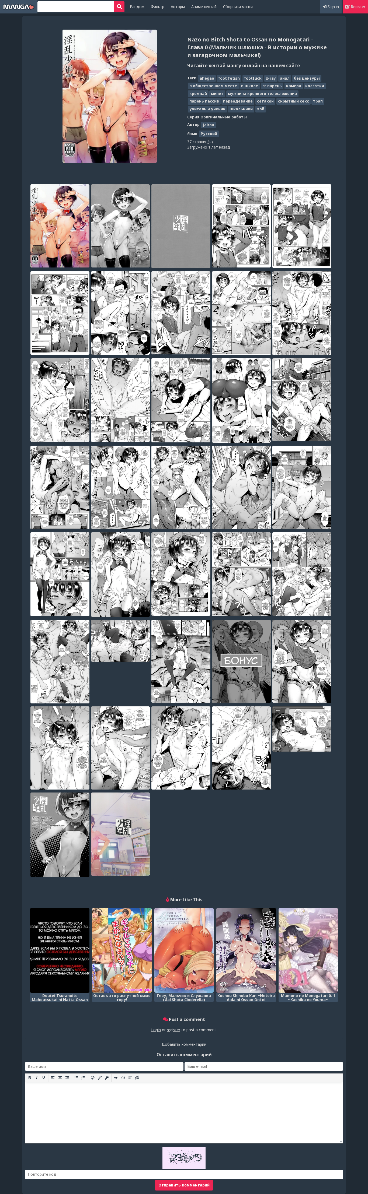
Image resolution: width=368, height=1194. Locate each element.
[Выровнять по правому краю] (67, 1077)
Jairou (208, 124)
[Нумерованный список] (83, 1077)
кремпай (198, 93)
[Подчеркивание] (43, 1077)
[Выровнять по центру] (60, 1077)
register (173, 1029)
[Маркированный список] (76, 1077)
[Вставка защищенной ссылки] (106, 1077)
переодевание (238, 101)
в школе (249, 85)
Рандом (137, 6)
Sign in (333, 6)
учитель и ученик (207, 108)
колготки (314, 85)
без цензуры (307, 78)
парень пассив (204, 101)
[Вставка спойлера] (130, 1077)
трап (318, 101)
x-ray (271, 78)
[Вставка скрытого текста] (137, 1077)
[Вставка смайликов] (92, 1077)
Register (357, 6)
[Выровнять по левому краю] (52, 1077)
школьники (241, 108)
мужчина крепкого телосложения (262, 93)
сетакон (265, 101)
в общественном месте (213, 85)
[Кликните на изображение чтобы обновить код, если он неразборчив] (184, 1167)
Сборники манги (238, 6)
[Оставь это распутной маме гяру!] (121, 950)
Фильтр (157, 6)
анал (285, 78)
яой (260, 108)
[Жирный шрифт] (29, 1077)
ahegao (207, 78)
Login (156, 1029)
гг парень (272, 85)
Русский (209, 133)
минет (217, 93)
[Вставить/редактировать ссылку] (99, 1077)
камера (293, 85)
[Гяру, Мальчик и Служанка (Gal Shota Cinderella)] (184, 950)
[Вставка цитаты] (115, 1077)
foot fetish (229, 78)
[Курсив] (36, 1077)
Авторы (178, 6)
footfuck (253, 78)
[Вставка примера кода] (123, 1077)
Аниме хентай (204, 6)
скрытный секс (293, 101)
